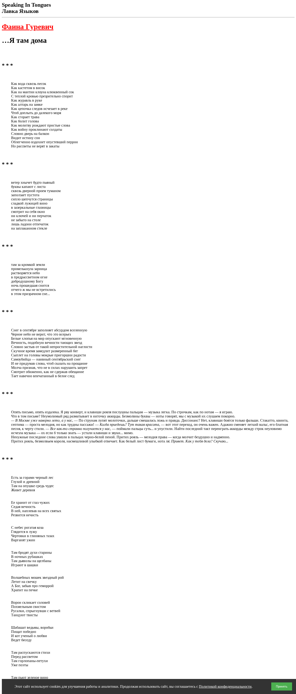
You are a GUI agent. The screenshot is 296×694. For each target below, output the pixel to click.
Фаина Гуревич (27, 26)
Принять (281, 686)
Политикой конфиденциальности (225, 686)
